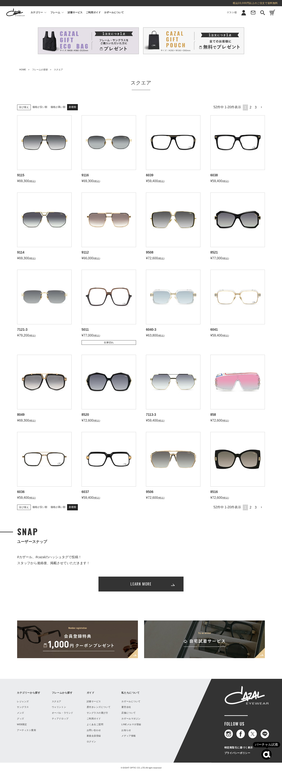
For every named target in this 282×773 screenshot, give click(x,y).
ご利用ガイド (93, 12)
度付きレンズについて (99, 707)
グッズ (20, 718)
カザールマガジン (130, 718)
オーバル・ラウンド (62, 713)
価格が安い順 (39, 107)
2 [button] (250, 107)
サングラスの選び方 (97, 713)
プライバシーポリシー (237, 752)
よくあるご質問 (95, 724)
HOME (22, 69)
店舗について (128, 713)
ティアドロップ (60, 718)
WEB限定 (22, 724)
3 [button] (256, 107)
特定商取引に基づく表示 (238, 747)
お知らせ (126, 730)
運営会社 (126, 707)
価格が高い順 (58, 107)
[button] (261, 107)
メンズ (20, 713)
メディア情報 (128, 736)
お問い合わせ (94, 730)
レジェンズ (23, 701)
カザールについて (114, 12)
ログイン (236, 30)
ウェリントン (59, 707)
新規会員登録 (236, 22)
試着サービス (75, 12)
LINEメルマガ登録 (131, 724)
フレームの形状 (40, 69)
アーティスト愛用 (26, 730)
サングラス (23, 707)
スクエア (56, 701)
